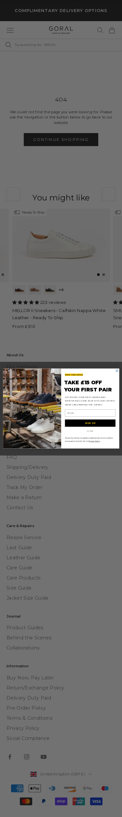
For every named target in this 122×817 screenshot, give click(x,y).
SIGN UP (90, 423)
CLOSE (90, 431)
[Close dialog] (117, 371)
